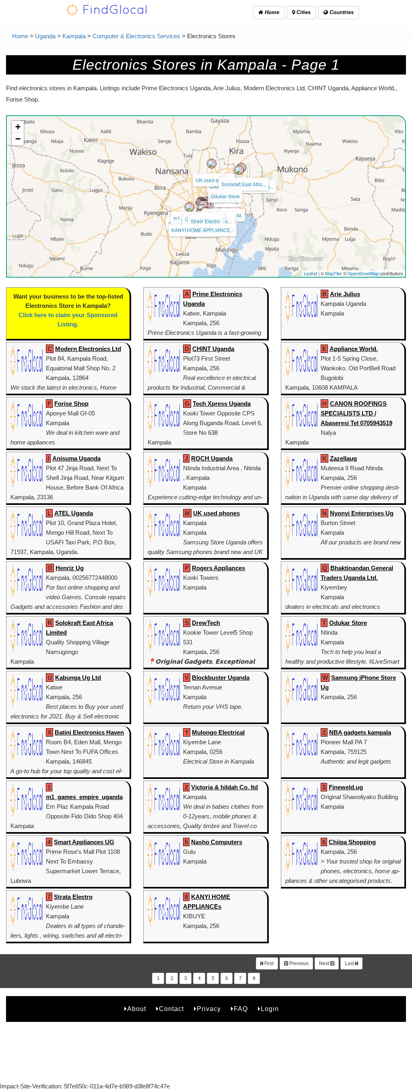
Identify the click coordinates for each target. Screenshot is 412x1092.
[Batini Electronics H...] (189, 207)
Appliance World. (354, 348)
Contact (171, 1008)
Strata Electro (205, 221)
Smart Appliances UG (84, 842)
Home (271, 12)
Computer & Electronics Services (136, 36)
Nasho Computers (216, 842)
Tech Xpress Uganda (222, 403)
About (136, 1008)
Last (350, 963)
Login (270, 1008)
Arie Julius (345, 294)
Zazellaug (343, 458)
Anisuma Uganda (76, 458)
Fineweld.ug (346, 787)
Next (324, 963)
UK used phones (214, 179)
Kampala (74, 36)
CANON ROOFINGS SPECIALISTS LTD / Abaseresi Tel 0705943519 (356, 413)
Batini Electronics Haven (89, 732)
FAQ (241, 1008)
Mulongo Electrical (218, 732)
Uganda (45, 36)
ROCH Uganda (212, 458)
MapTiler (333, 273)
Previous (298, 963)
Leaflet (310, 273)
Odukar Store (225, 196)
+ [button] (18, 127)
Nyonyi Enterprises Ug (361, 513)
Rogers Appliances (218, 568)
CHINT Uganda (213, 348)
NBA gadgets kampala (360, 732)
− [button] (18, 139)
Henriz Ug (70, 568)
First (268, 963)
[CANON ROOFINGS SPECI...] (239, 170)
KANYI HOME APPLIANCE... (202, 229)
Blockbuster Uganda (220, 677)
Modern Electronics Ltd (88, 348)
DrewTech (206, 622)
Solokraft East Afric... (243, 184)
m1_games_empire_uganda (84, 796)
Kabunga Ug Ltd (78, 677)
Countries (341, 12)
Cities (303, 12)
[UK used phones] (211, 163)
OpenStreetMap (363, 273)
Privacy (209, 1008)
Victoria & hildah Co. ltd (224, 787)
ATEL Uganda (73, 513)
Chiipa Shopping (352, 842)
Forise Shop (71, 403)
